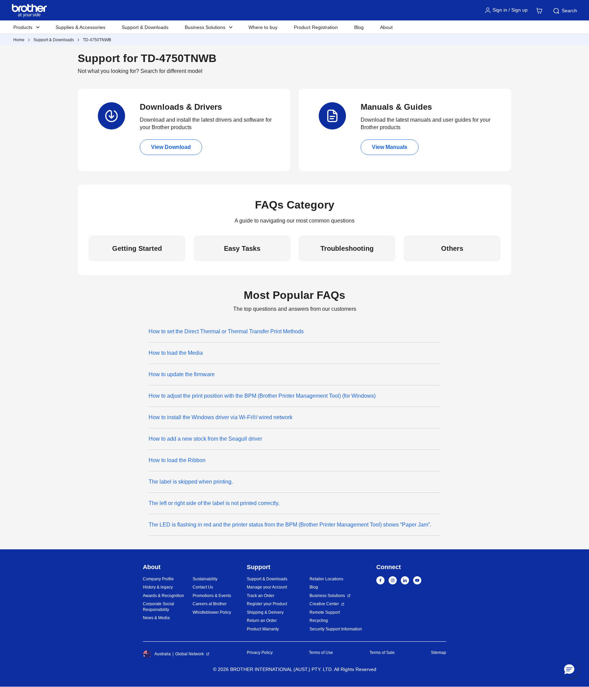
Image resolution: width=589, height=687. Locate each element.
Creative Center (324, 603)
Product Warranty (263, 629)
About (386, 27)
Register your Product (267, 603)
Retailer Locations (326, 579)
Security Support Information (335, 629)
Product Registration (316, 27)
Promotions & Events (212, 595)
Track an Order (260, 595)
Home (19, 39)
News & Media (156, 617)
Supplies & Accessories (80, 27)
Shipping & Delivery (265, 612)
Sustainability (205, 579)
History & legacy (158, 587)
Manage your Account (267, 587)
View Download (171, 147)
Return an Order (262, 620)
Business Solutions (327, 595)
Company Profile (158, 579)
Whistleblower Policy (212, 612)
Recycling (318, 620)
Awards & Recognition (163, 595)
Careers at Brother (210, 603)
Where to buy (262, 27)
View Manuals (389, 147)
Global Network (189, 654)
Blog (359, 27)
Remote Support (324, 612)
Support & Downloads (145, 27)
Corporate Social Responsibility (158, 606)
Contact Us (203, 587)
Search (569, 10)
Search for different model (171, 71)
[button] (569, 668)
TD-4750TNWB (97, 39)
